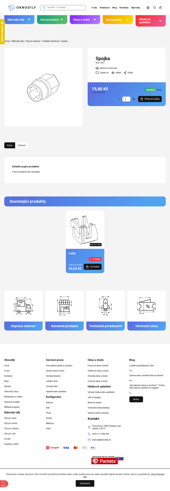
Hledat (44, 7)
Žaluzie (49, 402)
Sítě (48, 407)
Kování (7, 439)
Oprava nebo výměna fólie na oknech (146, 375)
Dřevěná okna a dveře (98, 376)
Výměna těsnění (53, 376)
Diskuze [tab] (22, 145)
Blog (114, 7)
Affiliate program (12, 407)
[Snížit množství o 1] (119, 99)
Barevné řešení (94, 402)
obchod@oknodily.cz (101, 439)
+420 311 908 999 (100, 434)
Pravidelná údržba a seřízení (59, 365)
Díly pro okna (10, 418)
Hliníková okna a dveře (98, 371)
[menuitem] (19, 19)
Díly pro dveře (10, 423)
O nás (94, 7)
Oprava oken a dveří (55, 371)
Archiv (136, 399)
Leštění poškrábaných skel (141, 365)
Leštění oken (52, 381)
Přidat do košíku (152, 99)
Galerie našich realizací (98, 413)
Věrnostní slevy (11, 391)
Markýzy (50, 423)
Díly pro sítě (9, 433)
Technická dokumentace (99, 407)
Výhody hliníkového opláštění (101, 392)
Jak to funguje (94, 397)
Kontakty (124, 7)
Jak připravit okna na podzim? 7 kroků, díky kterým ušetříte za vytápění (147, 386)
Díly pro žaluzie (11, 428)
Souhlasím (85, 483)
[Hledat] (154, 7)
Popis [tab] (9, 145)
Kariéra (7, 386)
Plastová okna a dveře (98, 365)
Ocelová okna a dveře (98, 381)
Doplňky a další (11, 444)
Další (48, 428)
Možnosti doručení (108, 68)
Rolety (49, 418)
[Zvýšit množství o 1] (133, 99)
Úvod (6, 365)
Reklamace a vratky (13, 396)
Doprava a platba (12, 402)
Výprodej (135, 7)
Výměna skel (52, 386)
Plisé (48, 413)
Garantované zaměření (56, 391)
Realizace (105, 7)
